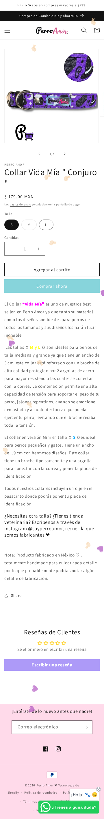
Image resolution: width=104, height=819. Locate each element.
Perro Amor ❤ (47, 785)
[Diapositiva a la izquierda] (39, 153)
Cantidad (11, 237)
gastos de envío (20, 204)
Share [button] (16, 595)
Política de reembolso (40, 792)
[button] (7, 30)
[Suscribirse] (85, 727)
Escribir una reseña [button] (51, 665)
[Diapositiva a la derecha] (64, 153)
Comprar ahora (52, 286)
